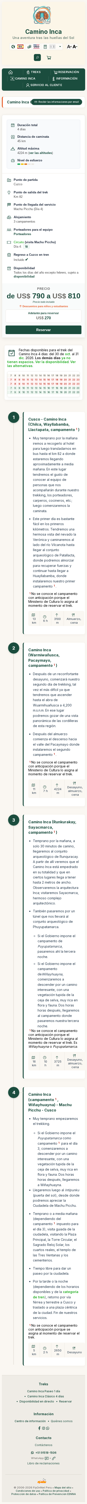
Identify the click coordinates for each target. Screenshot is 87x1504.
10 (24, 388)
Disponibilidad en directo (36, 1401)
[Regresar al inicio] (10, 72)
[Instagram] (44, 1428)
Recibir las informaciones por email (59, 101)
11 (28, 388)
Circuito (19, 242)
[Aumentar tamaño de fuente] (69, 46)
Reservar (43, 330)
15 (44, 388)
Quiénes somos (62, 1421)
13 (36, 388)
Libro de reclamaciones (43, 1463)
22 (73, 388)
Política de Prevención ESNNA (57, 1494)
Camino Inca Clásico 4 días (45, 1396)
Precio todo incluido (44, 301)
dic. (22, 358)
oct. (68, 354)
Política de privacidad (56, 1490)
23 (78, 388)
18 (57, 388)
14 (40, 388)
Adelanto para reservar (43, 313)
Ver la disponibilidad (52, 362)
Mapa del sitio (63, 1487)
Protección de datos (23, 1494)
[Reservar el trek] (49, 57)
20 (65, 388)
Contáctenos (43, 1445)
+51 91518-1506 (45, 1452)
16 (49, 388)
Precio (43, 289)
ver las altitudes (40, 153)
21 (69, 388)
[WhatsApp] (48, 1428)
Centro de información (30, 1421)
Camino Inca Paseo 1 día (43, 1391)
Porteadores (22, 234)
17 (53, 388)
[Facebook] (39, 1428)
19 (61, 388)
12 (32, 388)
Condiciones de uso (28, 1490)
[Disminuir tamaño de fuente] (75, 46)
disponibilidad (24, 276)
